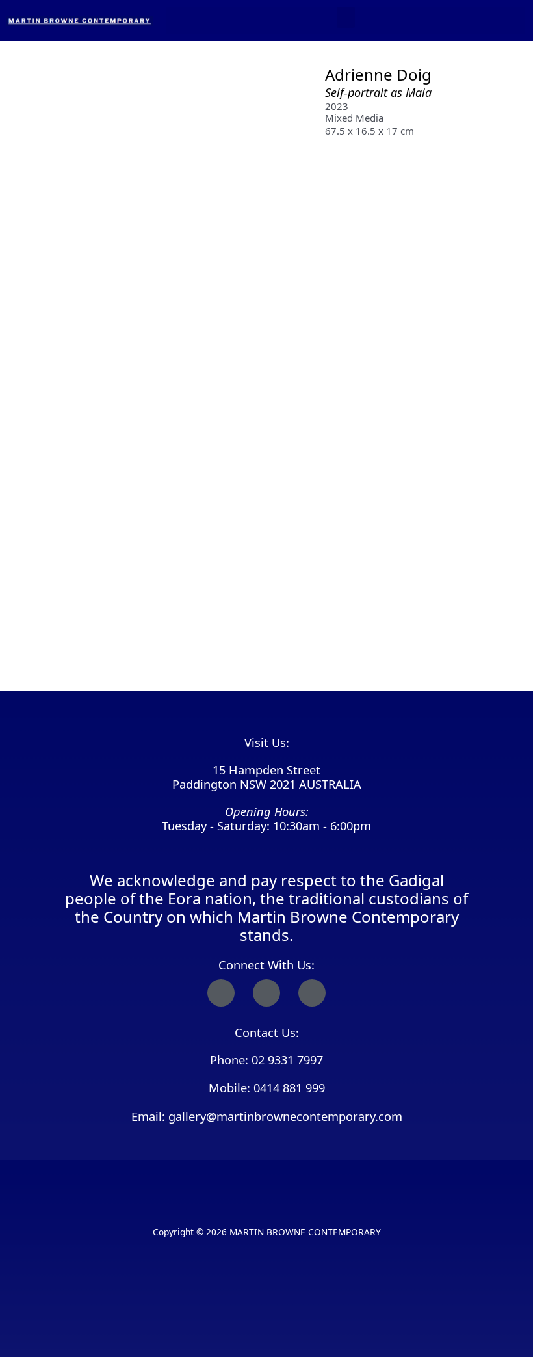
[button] (346, 17)
